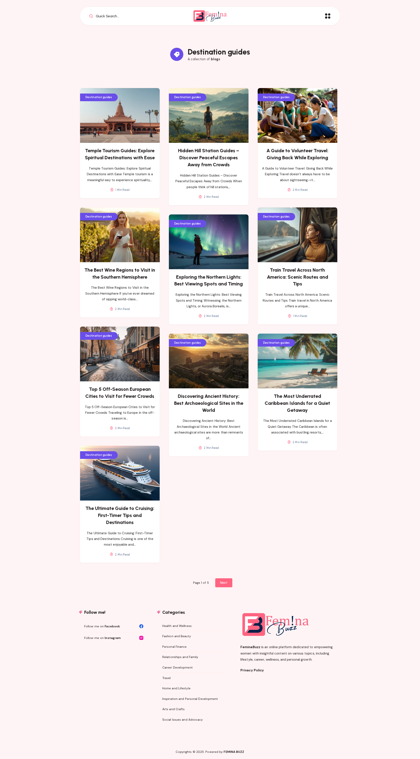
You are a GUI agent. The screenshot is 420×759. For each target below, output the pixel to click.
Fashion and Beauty (176, 636)
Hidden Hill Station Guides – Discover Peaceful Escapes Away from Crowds (208, 158)
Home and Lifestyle (176, 688)
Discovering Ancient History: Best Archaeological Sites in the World (208, 403)
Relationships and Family (180, 657)
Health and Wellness (177, 626)
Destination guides (99, 97)
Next (224, 582)
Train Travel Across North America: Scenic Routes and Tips (297, 277)
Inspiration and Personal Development (190, 699)
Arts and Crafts (173, 709)
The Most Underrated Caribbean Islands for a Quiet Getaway (297, 403)
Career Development (177, 667)
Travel (166, 678)
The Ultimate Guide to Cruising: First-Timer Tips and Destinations (120, 515)
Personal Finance (174, 647)
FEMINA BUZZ (234, 752)
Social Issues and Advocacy (182, 720)
